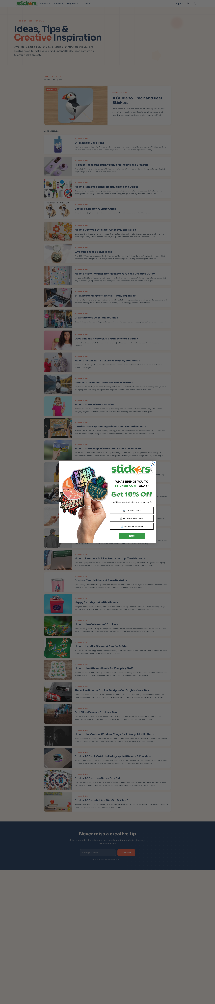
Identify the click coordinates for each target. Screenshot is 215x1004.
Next (131, 536)
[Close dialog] (153, 464)
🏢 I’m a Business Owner (132, 518)
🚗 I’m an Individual (132, 510)
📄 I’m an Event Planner (131, 526)
